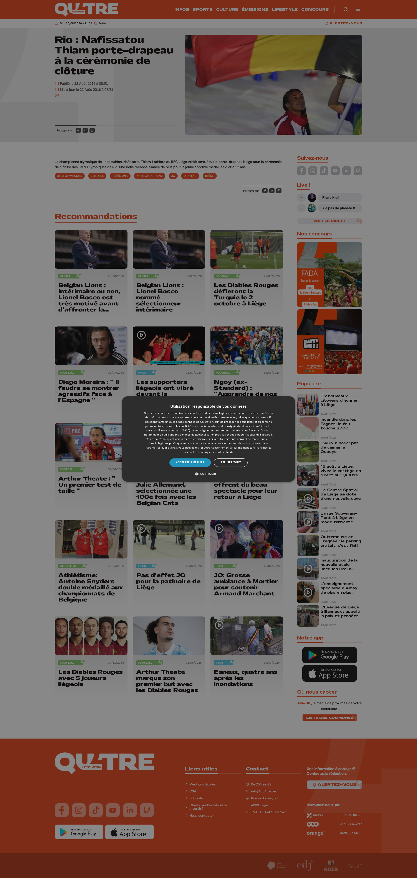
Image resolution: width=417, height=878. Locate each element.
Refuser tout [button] (231, 462)
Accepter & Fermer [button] (190, 462)
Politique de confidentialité (216, 452)
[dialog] (208, 439)
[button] (208, 473)
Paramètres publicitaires (161, 447)
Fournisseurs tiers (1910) (174, 430)
